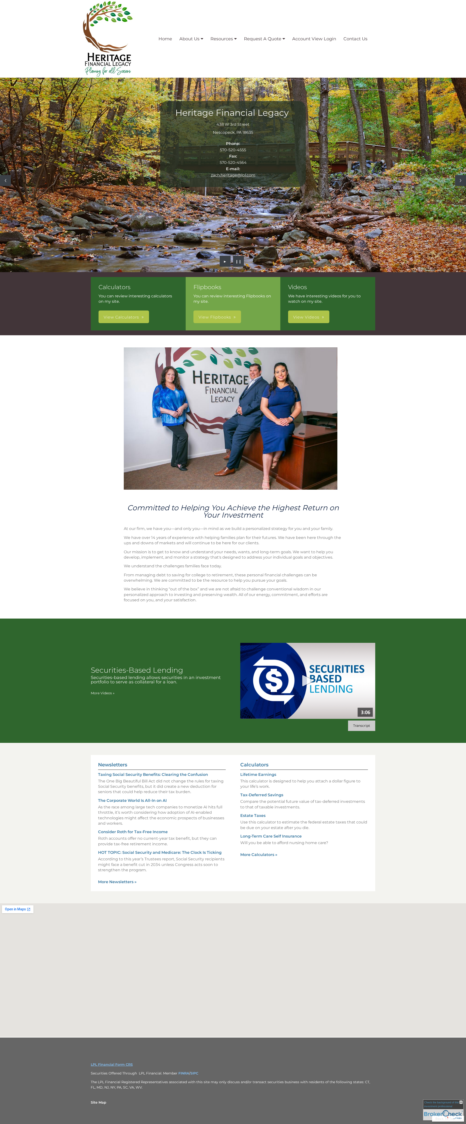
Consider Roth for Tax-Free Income (133, 832)
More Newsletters (117, 882)
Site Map (98, 1102)
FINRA (183, 1073)
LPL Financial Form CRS (112, 1064)
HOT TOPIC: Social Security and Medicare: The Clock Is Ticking (160, 852)
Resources (221, 39)
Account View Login (314, 39)
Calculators (254, 765)
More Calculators (258, 854)
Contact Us (355, 39)
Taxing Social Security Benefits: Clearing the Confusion (153, 774)
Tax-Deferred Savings (261, 795)
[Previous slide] (5, 180)
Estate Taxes (253, 815)
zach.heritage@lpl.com (233, 175)
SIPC (194, 1073)
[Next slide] (460, 180)
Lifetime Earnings (258, 774)
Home (165, 39)
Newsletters (112, 765)
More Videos (103, 693)
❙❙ (238, 261)
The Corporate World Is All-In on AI (132, 800)
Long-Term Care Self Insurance (271, 836)
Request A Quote (262, 39)
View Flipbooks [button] (215, 317)
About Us (189, 39)
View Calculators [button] (121, 317)
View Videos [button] (306, 317)
